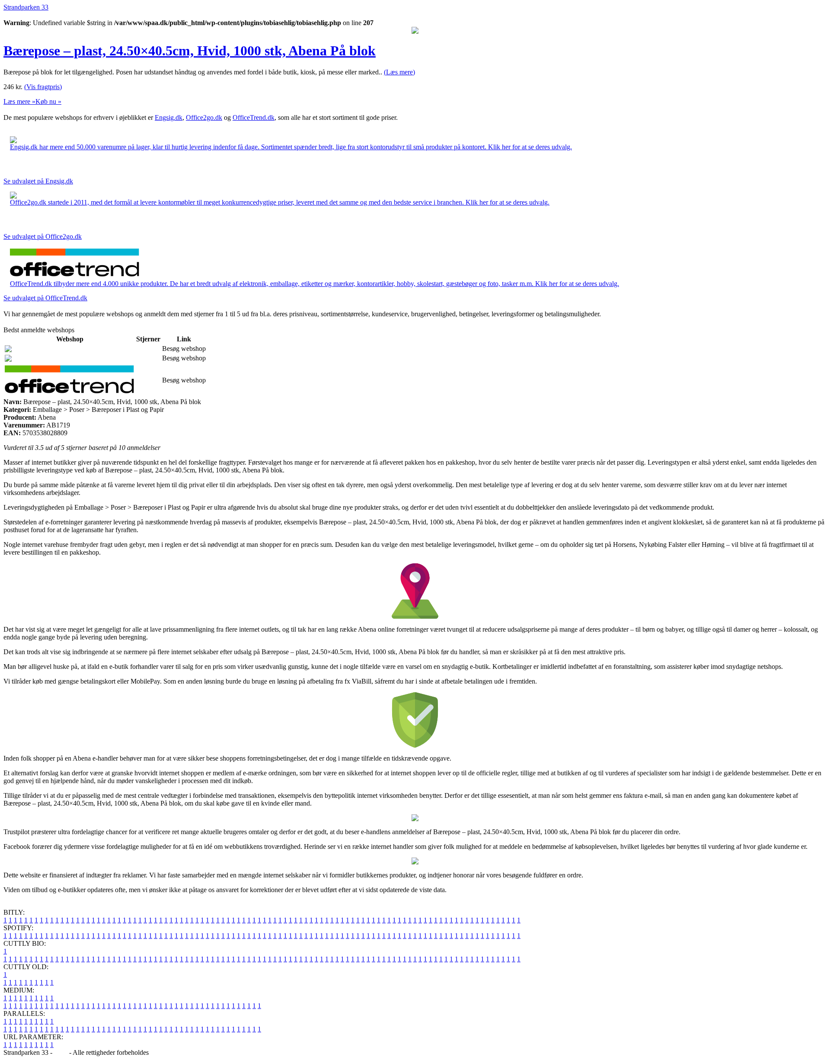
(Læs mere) (399, 72)
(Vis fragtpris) (43, 86)
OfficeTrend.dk (254, 117)
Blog (60, 1052)
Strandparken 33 (25, 7)
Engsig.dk (168, 117)
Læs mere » (19, 101)
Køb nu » (48, 101)
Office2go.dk (204, 117)
